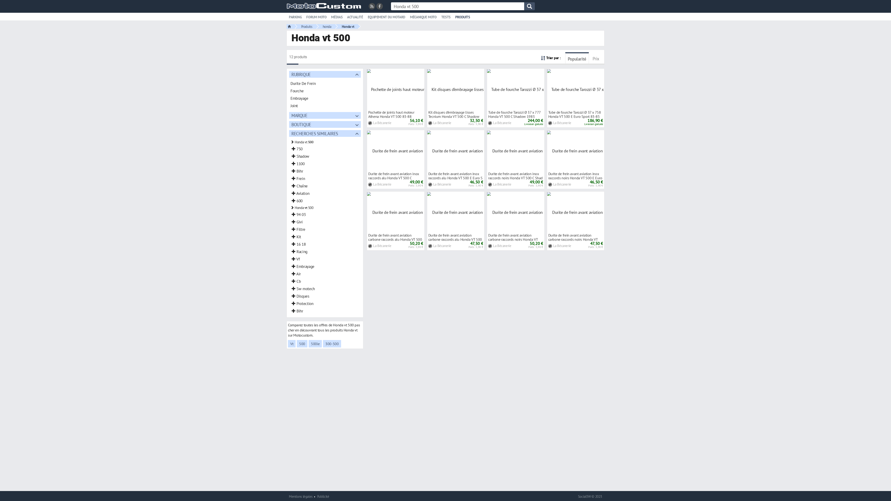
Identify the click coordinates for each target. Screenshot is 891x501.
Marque (299, 115)
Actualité (355, 17)
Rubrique (301, 74)
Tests (446, 17)
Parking (295, 17)
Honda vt (348, 26)
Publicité (323, 496)
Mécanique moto (423, 17)
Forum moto (316, 17)
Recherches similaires (314, 133)
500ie (315, 343)
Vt (291, 343)
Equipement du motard (386, 17)
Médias (336, 17)
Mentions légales (301, 496)
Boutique (301, 124)
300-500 (332, 343)
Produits (462, 17)
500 (302, 343)
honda (327, 26)
